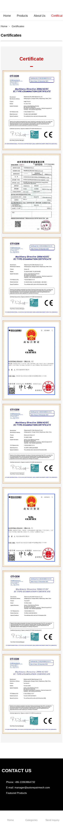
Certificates (18, 26)
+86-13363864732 (25, 782)
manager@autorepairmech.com (32, 787)
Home (7, 15)
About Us (39, 15)
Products (22, 15)
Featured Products (16, 793)
